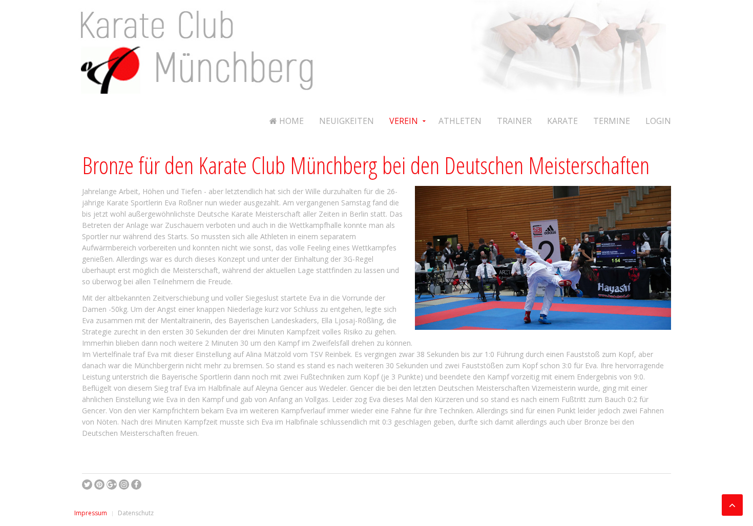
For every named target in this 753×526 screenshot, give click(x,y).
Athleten (460, 121)
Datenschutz (136, 513)
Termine (611, 121)
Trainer (514, 121)
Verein (403, 121)
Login (658, 121)
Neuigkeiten (346, 121)
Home (290, 121)
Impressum (90, 513)
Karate (562, 121)
